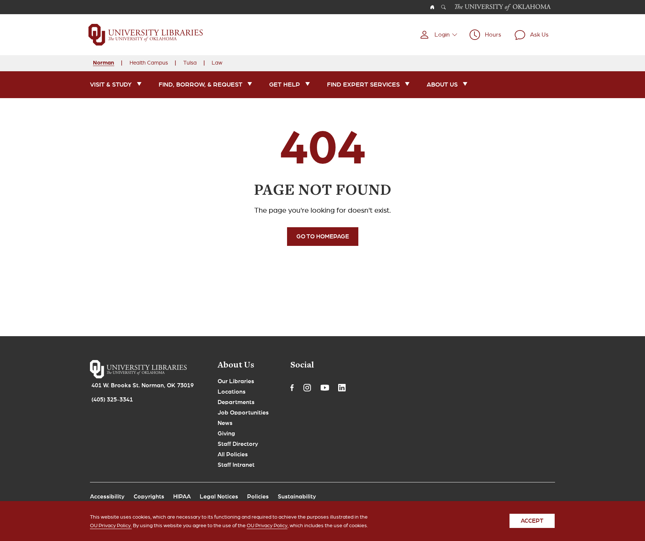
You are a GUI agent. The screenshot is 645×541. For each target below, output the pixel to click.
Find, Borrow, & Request (200, 84)
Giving (226, 434)
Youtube (325, 388)
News (225, 423)
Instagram (307, 387)
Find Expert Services (363, 84)
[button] (438, 34)
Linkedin (342, 387)
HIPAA (182, 497)
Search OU (443, 7)
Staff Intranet (236, 465)
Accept (532, 521)
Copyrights (149, 497)
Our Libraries (236, 381)
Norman (103, 62)
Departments (236, 402)
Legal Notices (219, 497)
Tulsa (190, 63)
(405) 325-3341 (112, 400)
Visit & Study (111, 84)
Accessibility (107, 497)
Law (217, 63)
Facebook (292, 387)
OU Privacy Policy (267, 526)
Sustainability (297, 497)
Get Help (284, 84)
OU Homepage (432, 7)
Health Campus (149, 63)
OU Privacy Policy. (111, 526)
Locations (232, 392)
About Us (442, 84)
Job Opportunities (243, 413)
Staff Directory (238, 444)
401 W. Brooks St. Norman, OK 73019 (142, 385)
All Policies (233, 454)
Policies (258, 497)
